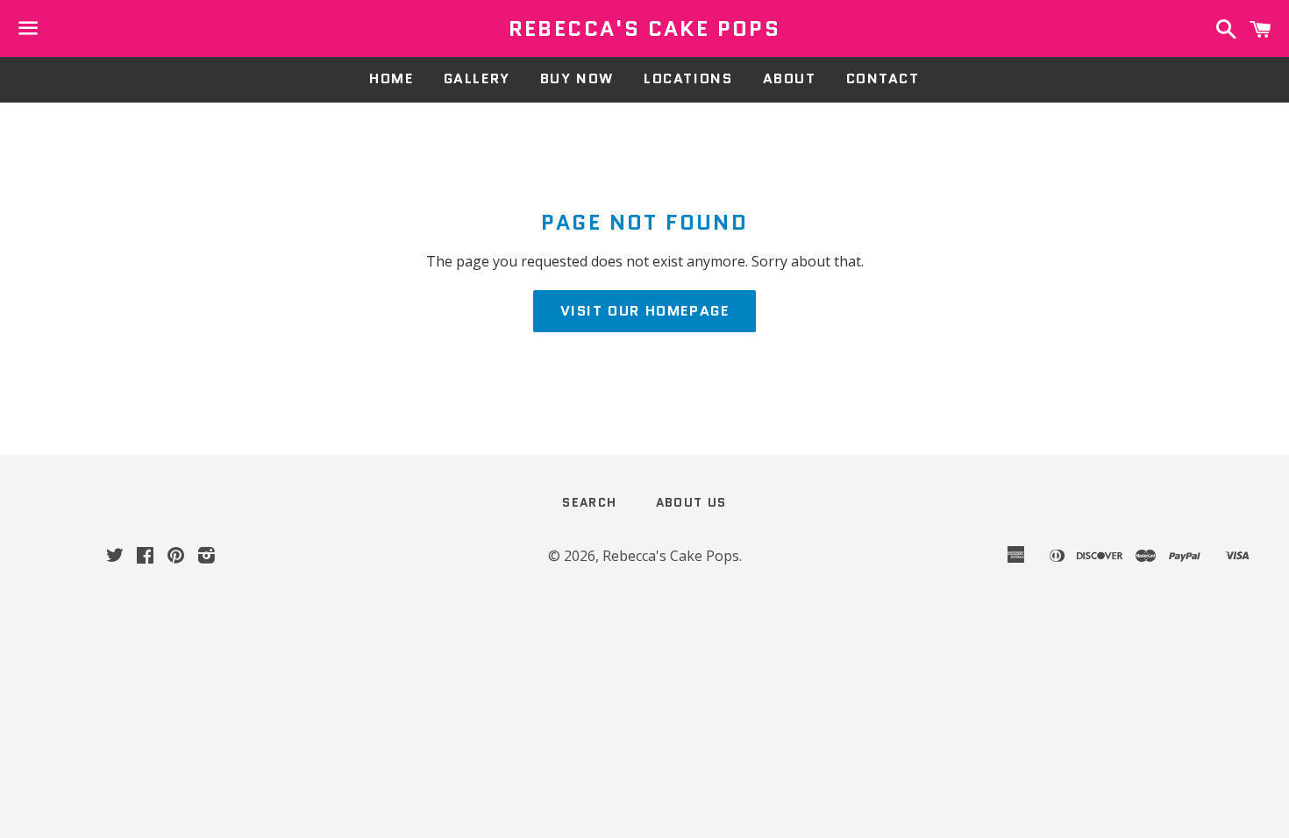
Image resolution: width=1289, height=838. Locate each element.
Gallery (477, 78)
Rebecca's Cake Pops (645, 29)
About (789, 78)
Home (391, 78)
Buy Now (577, 78)
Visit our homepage (645, 311)
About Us (691, 502)
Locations (688, 78)
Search (589, 502)
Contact (883, 78)
